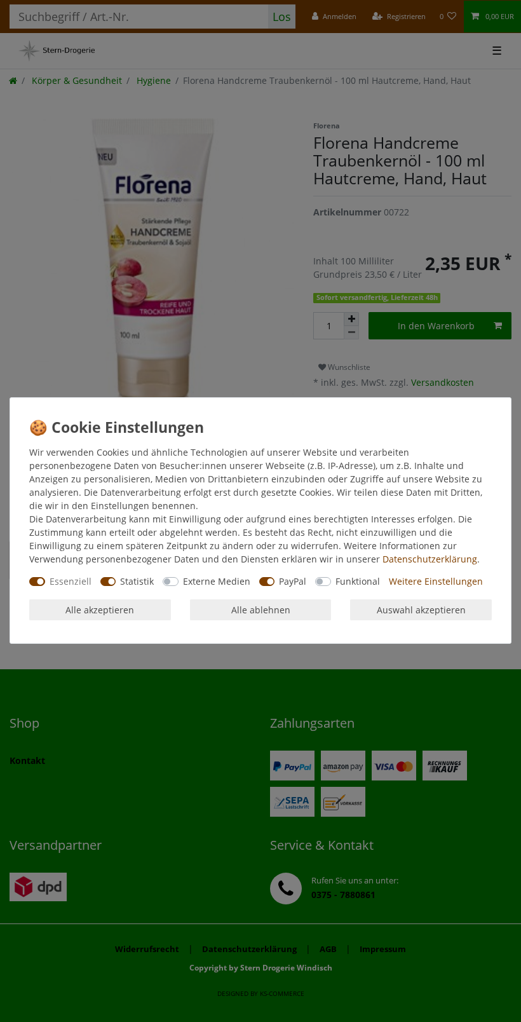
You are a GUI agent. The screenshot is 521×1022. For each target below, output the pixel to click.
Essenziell (70, 581)
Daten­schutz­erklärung (429, 559)
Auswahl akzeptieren (421, 610)
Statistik (137, 581)
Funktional (357, 581)
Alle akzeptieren (99, 610)
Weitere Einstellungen (436, 581)
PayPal (292, 581)
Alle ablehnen (260, 610)
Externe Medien (216, 581)
